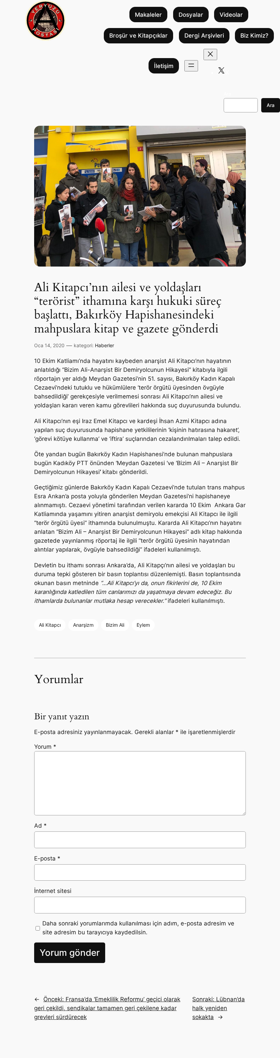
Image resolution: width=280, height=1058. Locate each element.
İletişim (163, 66)
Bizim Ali (115, 625)
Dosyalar (191, 14)
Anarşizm (83, 625)
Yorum (45, 746)
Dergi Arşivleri (204, 35)
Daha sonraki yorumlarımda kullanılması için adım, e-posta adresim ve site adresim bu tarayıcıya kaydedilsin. (138, 928)
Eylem (143, 625)
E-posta (47, 858)
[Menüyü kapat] (210, 54)
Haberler (104, 345)
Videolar (231, 14)
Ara (227, 94)
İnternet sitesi (52, 890)
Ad (40, 825)
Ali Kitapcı (50, 625)
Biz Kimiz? (254, 35)
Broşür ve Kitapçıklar (138, 35)
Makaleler (148, 14)
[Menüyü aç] (191, 65)
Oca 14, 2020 (49, 345)
